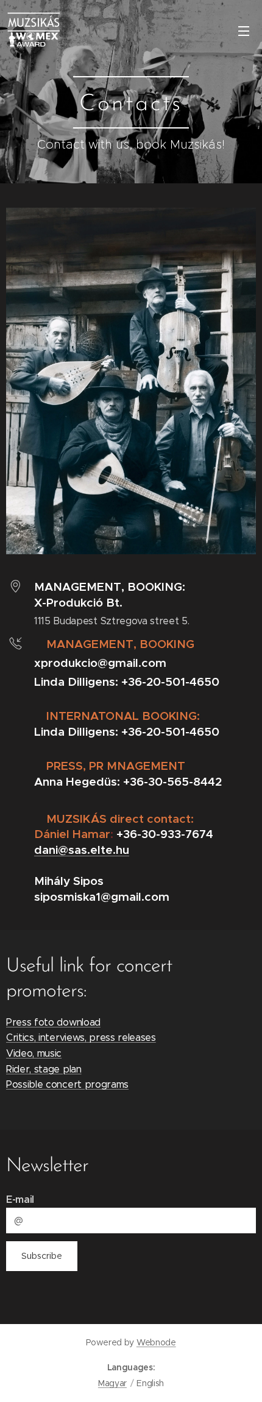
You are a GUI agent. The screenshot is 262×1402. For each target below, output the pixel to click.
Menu (244, 30)
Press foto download (53, 1022)
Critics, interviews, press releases (81, 1037)
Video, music (34, 1053)
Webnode (156, 1342)
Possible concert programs (67, 1084)
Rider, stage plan (44, 1069)
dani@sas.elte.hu (81, 849)
